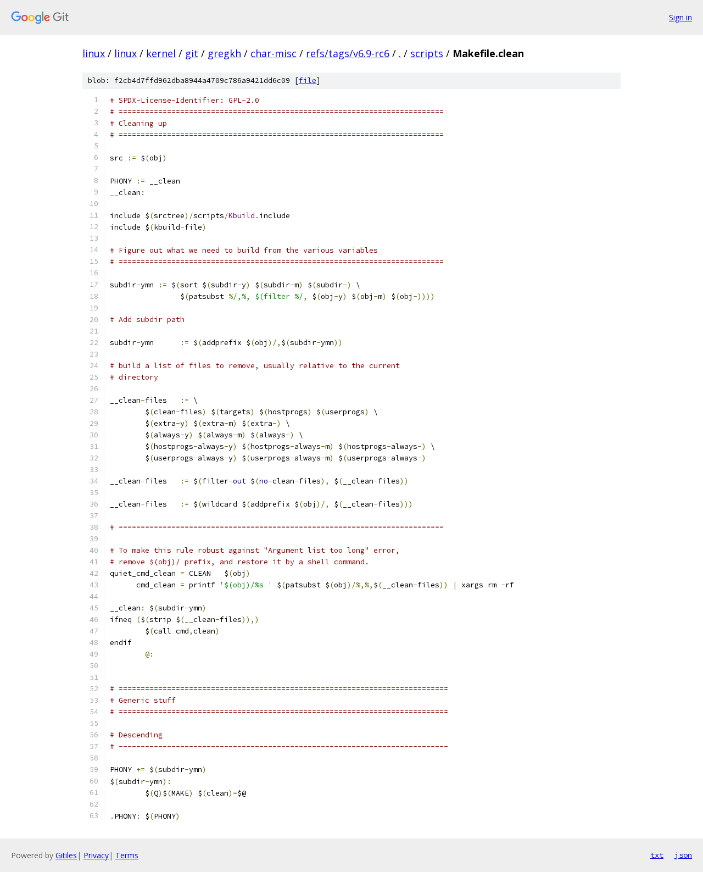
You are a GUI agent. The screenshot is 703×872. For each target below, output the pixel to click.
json (683, 855)
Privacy (96, 855)
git (191, 53)
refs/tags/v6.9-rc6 (347, 53)
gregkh (224, 53)
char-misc (273, 53)
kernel (161, 53)
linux (93, 53)
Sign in (680, 17)
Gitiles (66, 855)
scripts (426, 53)
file (307, 80)
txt (656, 855)
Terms (126, 855)
